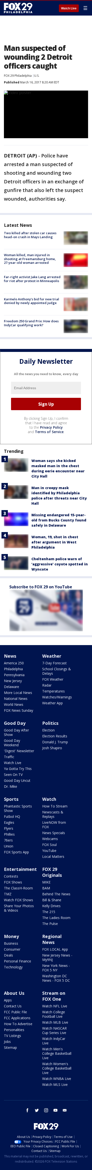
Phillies (9, 834)
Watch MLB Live (55, 1022)
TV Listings (12, 1035)
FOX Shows (13, 882)
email (65, 1110)
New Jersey (13, 680)
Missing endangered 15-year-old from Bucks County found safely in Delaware (58, 520)
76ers (8, 840)
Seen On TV (13, 774)
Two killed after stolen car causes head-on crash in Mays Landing (30, 235)
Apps (8, 1000)
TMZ (8, 894)
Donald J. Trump (55, 742)
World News (13, 704)
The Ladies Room (56, 917)
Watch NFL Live (54, 1006)
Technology (13, 967)
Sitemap (10, 1047)
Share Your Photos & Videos (19, 908)
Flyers (8, 828)
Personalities (14, 1029)
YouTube (49, 850)
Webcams (50, 838)
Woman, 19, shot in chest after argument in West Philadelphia (54, 542)
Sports (11, 799)
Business (11, 943)
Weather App (52, 703)
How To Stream (54, 806)
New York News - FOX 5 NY (56, 967)
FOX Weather (52, 679)
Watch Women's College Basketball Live (56, 1068)
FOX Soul (49, 844)
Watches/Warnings (57, 697)
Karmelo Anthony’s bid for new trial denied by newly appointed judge (31, 301)
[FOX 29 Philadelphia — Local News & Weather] (18, 8)
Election (48, 730)
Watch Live (69, 8)
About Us (14, 993)
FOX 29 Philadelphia (18, 76)
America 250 (14, 663)
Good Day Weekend (12, 742)
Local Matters (53, 856)
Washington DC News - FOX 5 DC (56, 978)
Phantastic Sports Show (18, 808)
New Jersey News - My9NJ (57, 957)
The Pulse (50, 923)
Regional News (52, 939)
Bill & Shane (51, 900)
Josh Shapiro (52, 748)
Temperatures (53, 691)
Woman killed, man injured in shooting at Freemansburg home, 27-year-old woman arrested (30, 259)
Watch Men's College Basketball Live (56, 1053)
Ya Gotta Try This (18, 768)
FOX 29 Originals (52, 872)
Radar (47, 685)
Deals (8, 955)
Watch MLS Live (55, 1084)
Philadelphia (13, 669)
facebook (27, 1110)
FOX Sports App (16, 852)
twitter (37, 1110)
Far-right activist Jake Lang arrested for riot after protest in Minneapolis (32, 279)
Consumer (12, 949)
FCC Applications (17, 1018)
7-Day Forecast (54, 663)
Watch (49, 799)
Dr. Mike (10, 786)
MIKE (46, 882)
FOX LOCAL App (55, 949)
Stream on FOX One (53, 996)
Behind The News (56, 894)
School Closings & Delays (56, 671)
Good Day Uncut (17, 780)
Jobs (7, 1041)
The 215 (48, 911)
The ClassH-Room (18, 888)
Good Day (15, 723)
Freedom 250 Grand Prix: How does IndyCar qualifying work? (31, 323)
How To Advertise (18, 1023)
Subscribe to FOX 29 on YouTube (40, 587)
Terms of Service (49, 431)
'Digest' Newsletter (19, 750)
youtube (55, 1110)
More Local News (18, 692)
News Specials (53, 832)
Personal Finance (17, 961)
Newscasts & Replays (52, 814)
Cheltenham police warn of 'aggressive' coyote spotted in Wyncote (59, 564)
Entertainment (20, 869)
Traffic (9, 756)
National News (15, 698)
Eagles (9, 822)
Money (11, 936)
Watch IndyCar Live (53, 1040)
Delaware (11, 686)
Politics (50, 723)
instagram (46, 1110)
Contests (11, 876)
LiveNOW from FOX (54, 824)
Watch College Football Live (53, 1014)
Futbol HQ (12, 816)
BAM (46, 888)
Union (8, 846)
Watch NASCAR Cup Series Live (54, 1030)
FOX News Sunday (18, 710)
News (10, 656)
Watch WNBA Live (56, 1078)
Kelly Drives (51, 905)
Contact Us (13, 1006)
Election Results (54, 736)
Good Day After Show (16, 732)
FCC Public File (15, 1012)
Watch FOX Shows (18, 900)
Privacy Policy (51, 427)
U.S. (36, 76)
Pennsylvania (14, 674)
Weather (51, 656)
